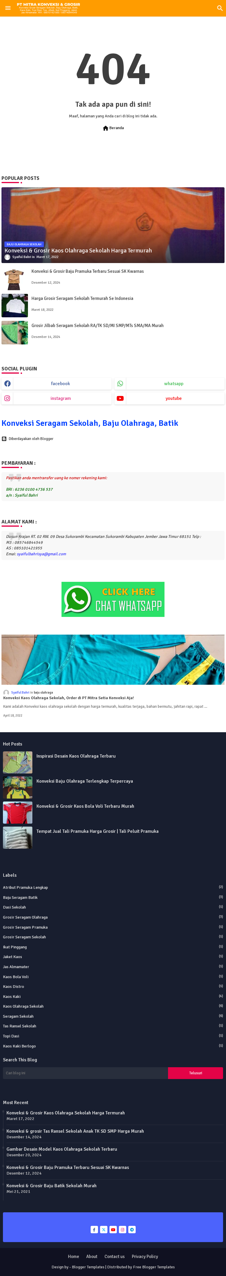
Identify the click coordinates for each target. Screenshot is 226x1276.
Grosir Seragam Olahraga (113, 917)
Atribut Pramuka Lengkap (113, 887)
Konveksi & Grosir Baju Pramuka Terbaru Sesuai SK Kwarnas (87, 271)
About (91, 1256)
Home (73, 1256)
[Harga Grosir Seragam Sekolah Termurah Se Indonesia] (14, 305)
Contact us (114, 1256)
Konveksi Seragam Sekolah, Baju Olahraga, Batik (89, 423)
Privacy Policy (145, 1256)
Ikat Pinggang (113, 947)
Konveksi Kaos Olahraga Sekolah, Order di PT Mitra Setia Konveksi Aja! (68, 698)
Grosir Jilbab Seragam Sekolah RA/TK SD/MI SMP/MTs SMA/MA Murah (97, 325)
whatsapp (173, 384)
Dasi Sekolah (113, 907)
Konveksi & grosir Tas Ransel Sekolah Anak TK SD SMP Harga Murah (75, 1131)
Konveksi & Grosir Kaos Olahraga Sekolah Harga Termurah (65, 1113)
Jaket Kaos (113, 956)
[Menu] (8, 8)
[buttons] (94, 1229)
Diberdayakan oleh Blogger (31, 438)
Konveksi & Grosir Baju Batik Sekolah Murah (51, 1186)
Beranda (113, 128)
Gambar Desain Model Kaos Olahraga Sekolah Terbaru (61, 1149)
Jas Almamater (113, 966)
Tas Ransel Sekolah (113, 1026)
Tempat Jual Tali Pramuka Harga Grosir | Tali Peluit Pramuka (97, 831)
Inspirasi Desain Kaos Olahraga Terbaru (76, 756)
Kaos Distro (113, 986)
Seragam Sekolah (113, 1016)
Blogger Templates (88, 1267)
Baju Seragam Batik (113, 897)
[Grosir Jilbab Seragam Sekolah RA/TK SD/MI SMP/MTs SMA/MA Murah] (14, 332)
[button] (220, 8)
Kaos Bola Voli (113, 976)
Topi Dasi (113, 1036)
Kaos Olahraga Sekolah (113, 1006)
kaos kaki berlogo (113, 1046)
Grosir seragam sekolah (113, 937)
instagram (61, 398)
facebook (60, 384)
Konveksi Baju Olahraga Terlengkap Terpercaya (84, 781)
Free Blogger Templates (154, 1267)
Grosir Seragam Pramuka (113, 927)
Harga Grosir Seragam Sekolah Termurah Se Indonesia (82, 298)
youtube (174, 398)
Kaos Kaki (113, 996)
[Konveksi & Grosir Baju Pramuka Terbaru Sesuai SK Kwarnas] (14, 278)
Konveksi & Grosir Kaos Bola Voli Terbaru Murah (85, 806)
